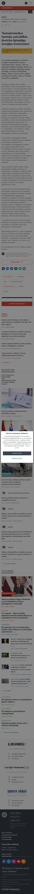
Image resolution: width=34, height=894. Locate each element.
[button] (17, 459)
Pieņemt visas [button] (17, 453)
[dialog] (17, 447)
